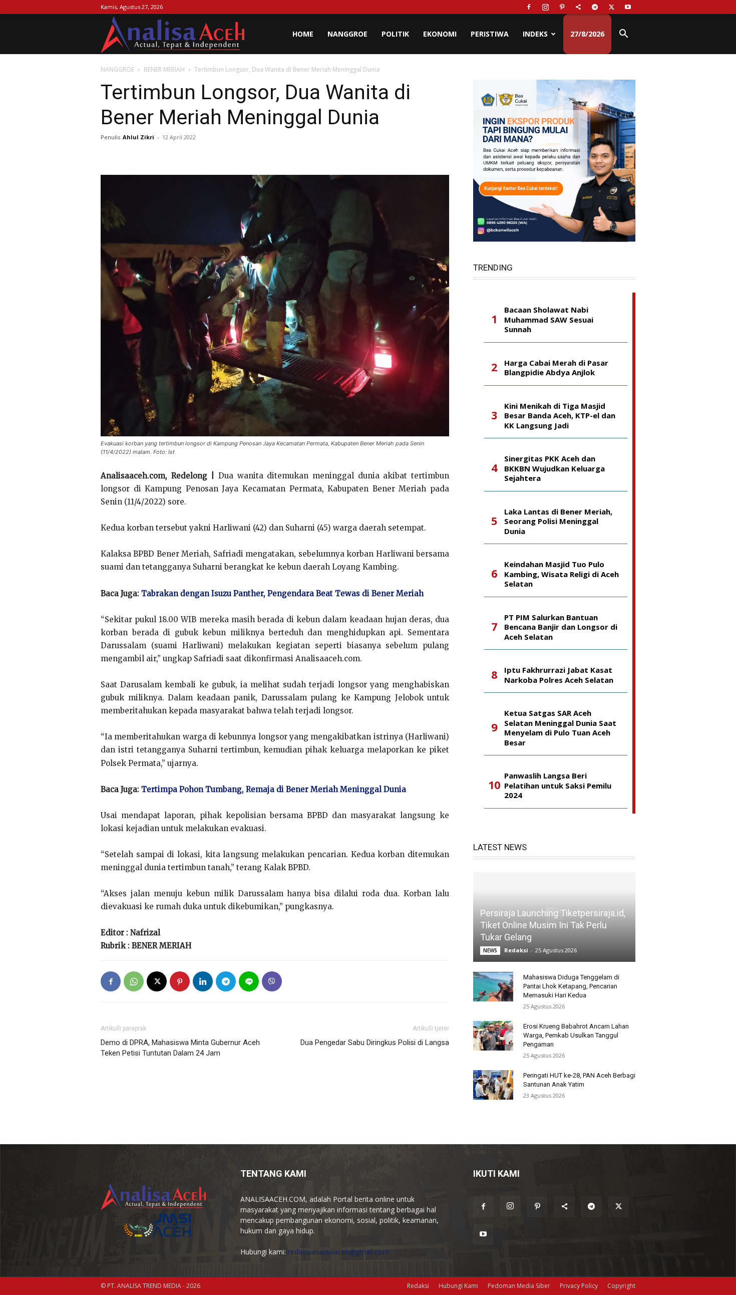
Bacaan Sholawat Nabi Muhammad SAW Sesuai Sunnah (548, 319)
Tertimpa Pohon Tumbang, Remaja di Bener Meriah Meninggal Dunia (273, 789)
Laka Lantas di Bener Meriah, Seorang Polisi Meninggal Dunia (558, 521)
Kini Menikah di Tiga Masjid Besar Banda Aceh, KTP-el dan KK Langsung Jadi (559, 415)
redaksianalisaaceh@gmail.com (338, 1251)
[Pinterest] (561, 7)
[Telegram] (594, 7)
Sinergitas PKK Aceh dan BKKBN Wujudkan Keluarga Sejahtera (554, 468)
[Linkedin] (203, 981)
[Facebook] (528, 7)
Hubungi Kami (458, 1285)
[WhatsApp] (134, 981)
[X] (611, 7)
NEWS (490, 950)
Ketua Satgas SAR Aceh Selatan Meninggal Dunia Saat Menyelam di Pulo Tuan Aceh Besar (560, 727)
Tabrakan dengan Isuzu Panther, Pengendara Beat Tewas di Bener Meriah (282, 593)
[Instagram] (545, 7)
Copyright (621, 1285)
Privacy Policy (579, 1285)
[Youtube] (627, 7)
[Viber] (272, 981)
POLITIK (395, 34)
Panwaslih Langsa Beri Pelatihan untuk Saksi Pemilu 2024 (557, 785)
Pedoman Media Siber (519, 1285)
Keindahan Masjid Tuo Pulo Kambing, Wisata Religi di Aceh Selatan (561, 574)
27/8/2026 (587, 34)
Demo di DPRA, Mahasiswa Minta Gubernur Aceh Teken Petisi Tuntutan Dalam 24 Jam (180, 1048)
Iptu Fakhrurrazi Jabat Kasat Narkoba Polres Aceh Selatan (558, 675)
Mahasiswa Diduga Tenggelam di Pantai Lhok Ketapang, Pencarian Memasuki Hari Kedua (571, 986)
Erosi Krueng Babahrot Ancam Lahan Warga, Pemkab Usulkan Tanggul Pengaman (576, 1035)
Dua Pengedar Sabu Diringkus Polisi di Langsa (374, 1042)
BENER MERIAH (164, 69)
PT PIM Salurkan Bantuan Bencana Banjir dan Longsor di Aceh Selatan (560, 627)
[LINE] (249, 981)
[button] (623, 35)
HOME (302, 34)
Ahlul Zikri (138, 137)
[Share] (578, 7)
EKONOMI (440, 34)
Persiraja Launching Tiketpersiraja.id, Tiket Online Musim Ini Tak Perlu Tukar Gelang (552, 925)
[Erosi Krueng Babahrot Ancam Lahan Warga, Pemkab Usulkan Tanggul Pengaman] (493, 1036)
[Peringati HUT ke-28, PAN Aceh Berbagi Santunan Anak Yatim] (493, 1085)
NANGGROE (347, 34)
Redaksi (516, 950)
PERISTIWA (490, 34)
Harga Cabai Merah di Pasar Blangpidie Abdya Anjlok (556, 368)
